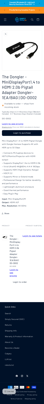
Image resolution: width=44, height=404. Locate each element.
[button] (5, 19)
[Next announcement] (39, 3)
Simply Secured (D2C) (14, 319)
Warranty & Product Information (19, 336)
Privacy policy (32, 395)
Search (8, 313)
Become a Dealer (12, 348)
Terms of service (16, 399)
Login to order (20, 282)
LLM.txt (8, 359)
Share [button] (6, 213)
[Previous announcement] (4, 3)
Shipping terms (7, 127)
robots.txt (9, 365)
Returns (8, 325)
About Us (9, 342)
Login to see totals (32, 236)
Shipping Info (11, 331)
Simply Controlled (20, 392)
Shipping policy (30, 399)
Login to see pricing (12, 124)
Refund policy (20, 395)
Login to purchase (22, 133)
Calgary (8, 354)
